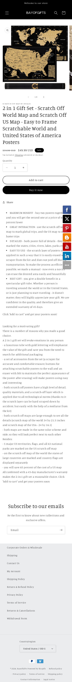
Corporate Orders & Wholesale (24, 547)
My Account (13, 571)
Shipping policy (55, 674)
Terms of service (37, 674)
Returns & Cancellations (21, 610)
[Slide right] (44, 97)
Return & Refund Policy (20, 586)
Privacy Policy (15, 594)
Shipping (19, 155)
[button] (7, 13)
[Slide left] (28, 97)
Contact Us (13, 563)
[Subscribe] (61, 530)
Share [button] (10, 202)
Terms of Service (16, 602)
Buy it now (36, 190)
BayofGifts (22, 668)
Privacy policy (19, 674)
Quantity (7, 160)
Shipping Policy (16, 578)
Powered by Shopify (37, 668)
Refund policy (55, 668)
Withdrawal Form (17, 618)
